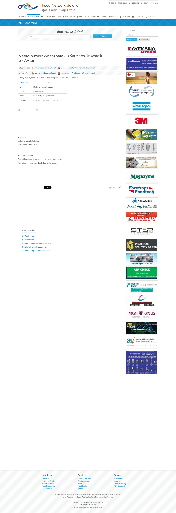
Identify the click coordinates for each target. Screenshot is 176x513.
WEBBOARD (135, 3)
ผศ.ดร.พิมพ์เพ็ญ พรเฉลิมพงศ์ (45, 68)
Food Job (81, 483)
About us (117, 481)
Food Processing (48, 486)
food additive (60, 78)
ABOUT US (146, 3)
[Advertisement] (70, 47)
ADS (156, 3)
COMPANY (126, 16)
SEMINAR (123, 3)
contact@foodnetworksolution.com (90, 507)
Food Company (84, 481)
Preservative (38, 91)
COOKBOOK (70, 16)
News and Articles (48, 481)
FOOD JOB (138, 16)
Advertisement (119, 486)
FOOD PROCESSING (87, 16)
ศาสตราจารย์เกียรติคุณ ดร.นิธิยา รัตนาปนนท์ (78, 68)
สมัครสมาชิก (143, 39)
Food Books (82, 486)
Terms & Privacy (120, 483)
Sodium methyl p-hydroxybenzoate (38, 243)
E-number (25, 82)
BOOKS (113, 3)
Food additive (30, 236)
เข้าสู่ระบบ (131, 39)
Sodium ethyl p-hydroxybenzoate (37, 250)
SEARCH (150, 16)
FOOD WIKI (34, 16)
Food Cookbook (48, 483)
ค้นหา (103, 36)
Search (80, 488)
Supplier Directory (84, 478)
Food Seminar (47, 488)
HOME (23, 16)
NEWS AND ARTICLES (52, 16)
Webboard (118, 478)
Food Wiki (45, 478)
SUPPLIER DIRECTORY (108, 16)
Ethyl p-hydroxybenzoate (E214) (37, 247)
